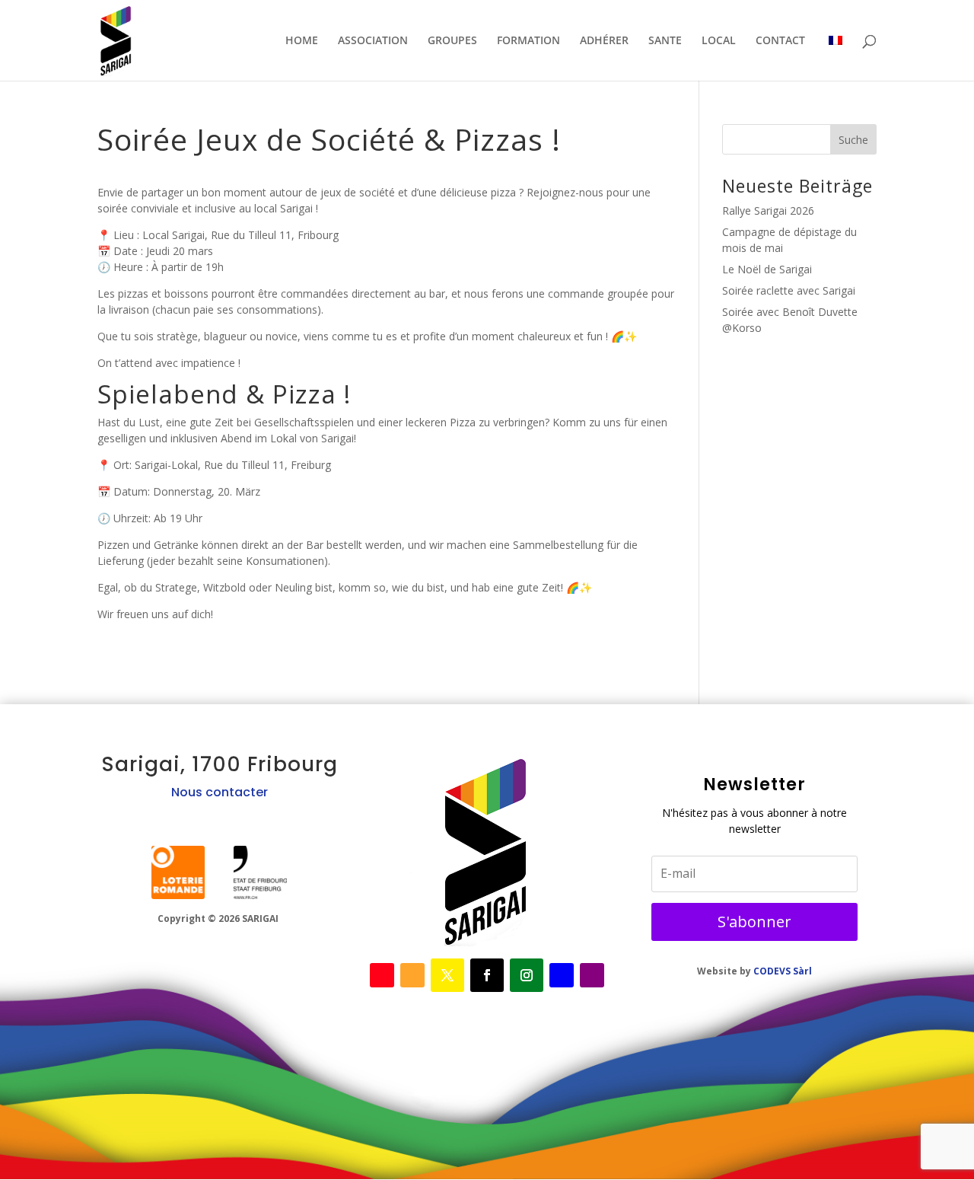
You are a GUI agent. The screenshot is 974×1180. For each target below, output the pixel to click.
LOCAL (719, 41)
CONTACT (780, 41)
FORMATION (528, 41)
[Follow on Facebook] (382, 975)
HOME (301, 41)
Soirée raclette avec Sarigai (788, 290)
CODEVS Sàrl (782, 971)
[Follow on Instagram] (526, 975)
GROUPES (452, 41)
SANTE (665, 41)
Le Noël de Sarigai (767, 269)
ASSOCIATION (373, 41)
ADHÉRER (604, 41)
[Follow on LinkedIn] (561, 975)
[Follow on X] (412, 975)
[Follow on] (178, 872)
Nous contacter (219, 792)
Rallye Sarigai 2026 (768, 210)
